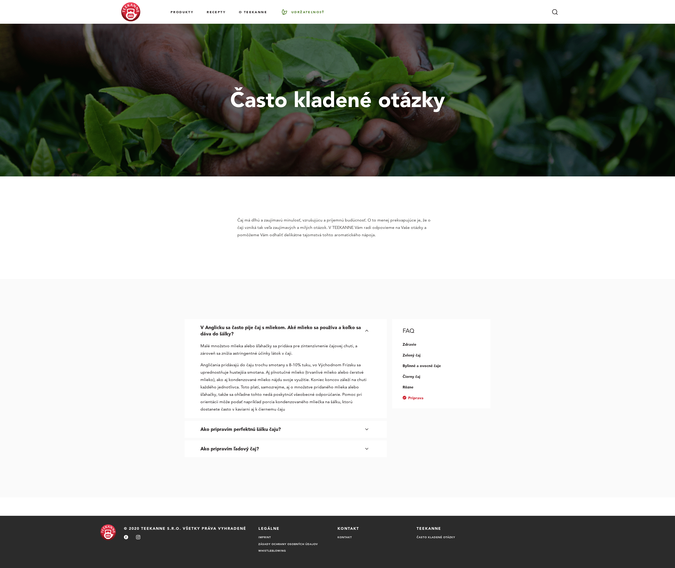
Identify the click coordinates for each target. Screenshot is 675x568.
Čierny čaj (411, 376)
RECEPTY (216, 12)
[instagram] (138, 537)
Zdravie (409, 344)
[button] (286, 330)
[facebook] (126, 537)
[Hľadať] (554, 12)
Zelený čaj (412, 355)
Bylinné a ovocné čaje (422, 365)
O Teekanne (253, 12)
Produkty (182, 12)
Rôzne (408, 387)
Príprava (415, 398)
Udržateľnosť (308, 12)
